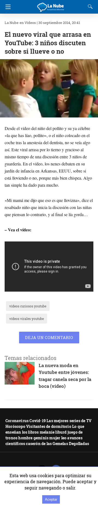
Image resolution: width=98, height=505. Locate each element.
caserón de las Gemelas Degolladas (57, 443)
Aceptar (51, 499)
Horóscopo (15, 426)
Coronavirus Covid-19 (25, 420)
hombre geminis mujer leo (42, 437)
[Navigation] (6, 7)
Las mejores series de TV (69, 420)
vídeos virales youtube (26, 318)
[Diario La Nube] (51, 5)
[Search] (89, 6)
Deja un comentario (49, 337)
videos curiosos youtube (27, 306)
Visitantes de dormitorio (48, 426)
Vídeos (30, 22)
